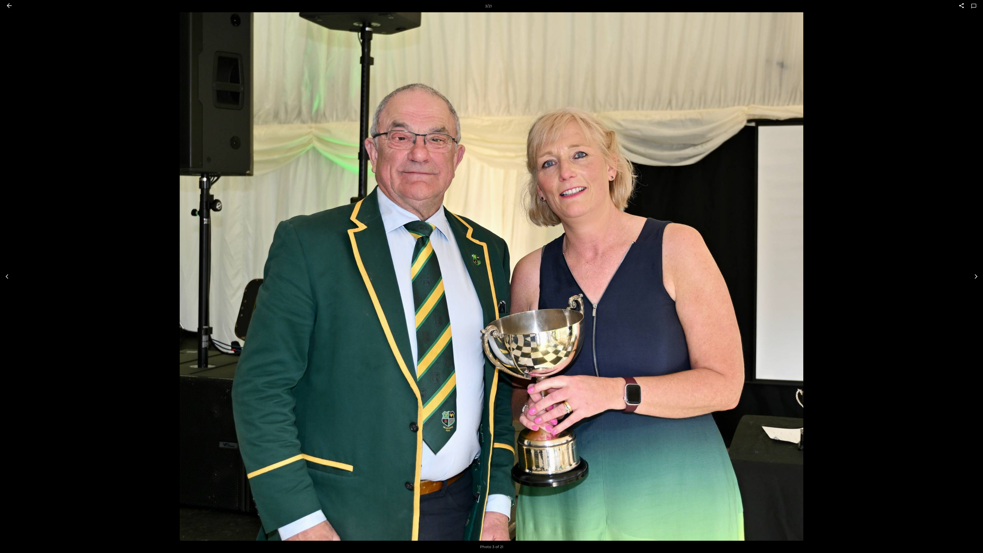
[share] (961, 6)
